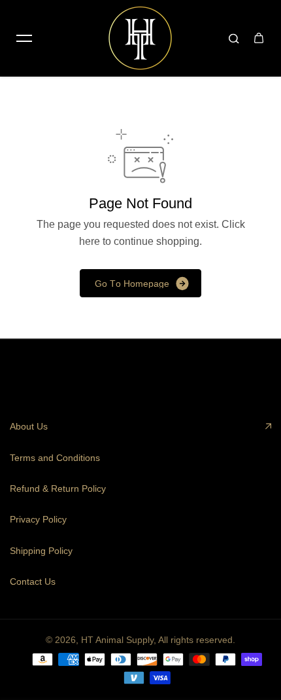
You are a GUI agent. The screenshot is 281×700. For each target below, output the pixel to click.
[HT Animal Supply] (140, 38)
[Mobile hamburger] (24, 38)
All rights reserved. (196, 640)
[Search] (234, 38)
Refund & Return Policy (58, 488)
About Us (29, 426)
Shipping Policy (41, 550)
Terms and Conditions (55, 457)
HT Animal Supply (117, 640)
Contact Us (33, 581)
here (89, 241)
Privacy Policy (38, 519)
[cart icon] (258, 38)
